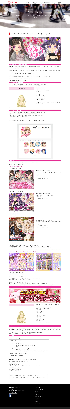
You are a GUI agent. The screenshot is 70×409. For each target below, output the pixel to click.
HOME (11, 29)
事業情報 (40, 3)
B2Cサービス (37, 394)
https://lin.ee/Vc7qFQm (13, 117)
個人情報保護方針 (38, 403)
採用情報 (53, 3)
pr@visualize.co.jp (15, 370)
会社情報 (59, 3)
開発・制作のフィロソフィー (39, 396)
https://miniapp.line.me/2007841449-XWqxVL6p (18, 80)
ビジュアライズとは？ (27, 3)
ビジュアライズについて (39, 389)
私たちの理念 (34, 3)
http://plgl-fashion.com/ (19, 343)
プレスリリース (47, 3)
